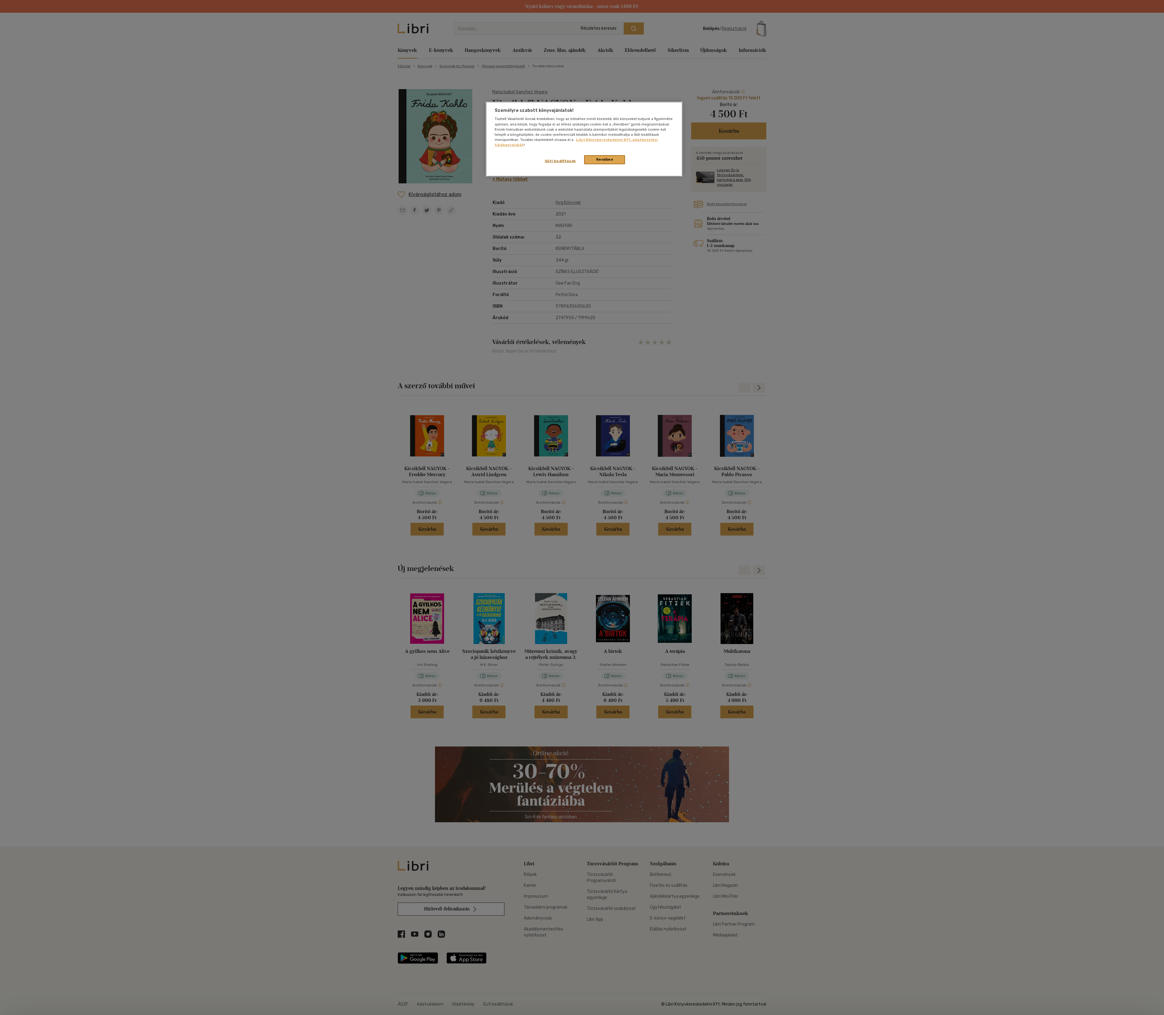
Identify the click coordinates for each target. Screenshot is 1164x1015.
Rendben (604, 159)
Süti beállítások (560, 161)
